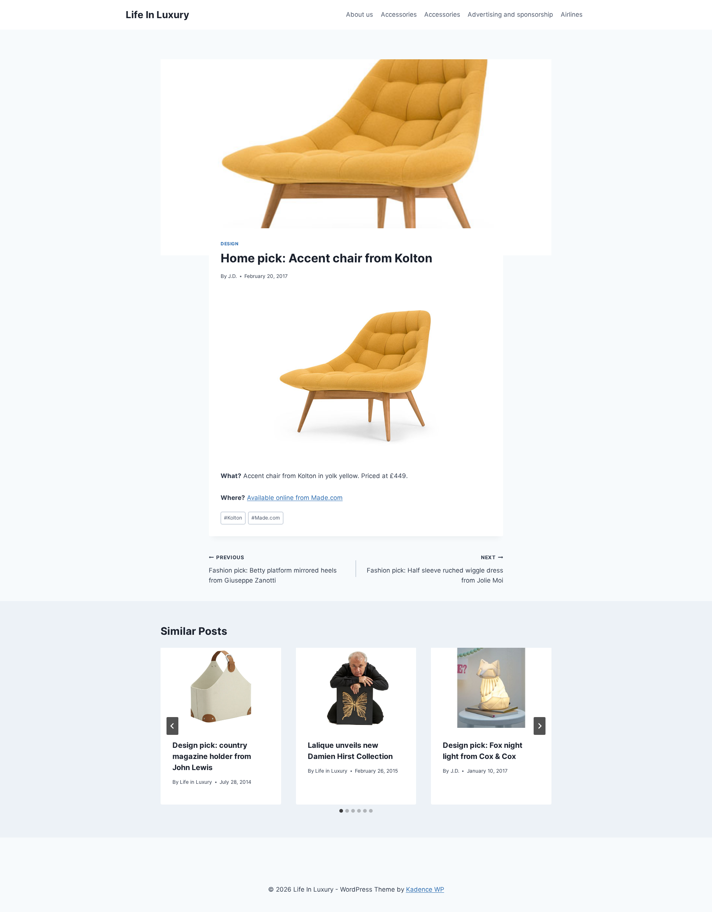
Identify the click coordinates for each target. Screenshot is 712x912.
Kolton (233, 518)
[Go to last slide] (172, 726)
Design (230, 243)
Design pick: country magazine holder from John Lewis (211, 756)
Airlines (572, 14)
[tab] (341, 811)
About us (359, 14)
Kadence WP (425, 889)
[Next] (539, 726)
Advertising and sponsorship (510, 14)
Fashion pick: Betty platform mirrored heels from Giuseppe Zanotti (273, 569)
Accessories (399, 14)
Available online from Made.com (295, 497)
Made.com (265, 518)
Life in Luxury (196, 782)
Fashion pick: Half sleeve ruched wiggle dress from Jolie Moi (435, 569)
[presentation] (221, 688)
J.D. (232, 276)
